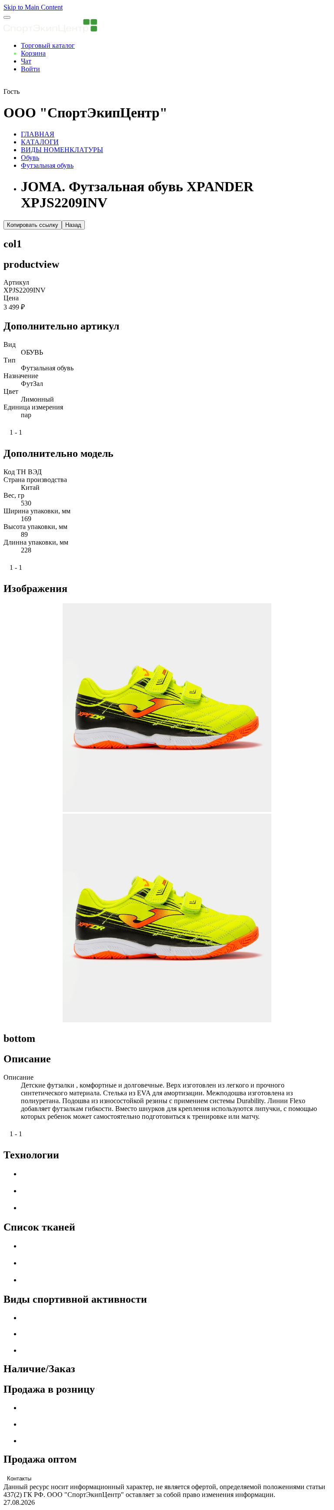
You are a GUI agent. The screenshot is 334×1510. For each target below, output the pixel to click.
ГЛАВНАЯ (37, 134)
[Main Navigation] (6, 17)
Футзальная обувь (47, 165)
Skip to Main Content (33, 7)
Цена (11, 298)
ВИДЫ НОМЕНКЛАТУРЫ (62, 149)
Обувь (30, 157)
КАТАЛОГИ (40, 142)
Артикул (16, 282)
